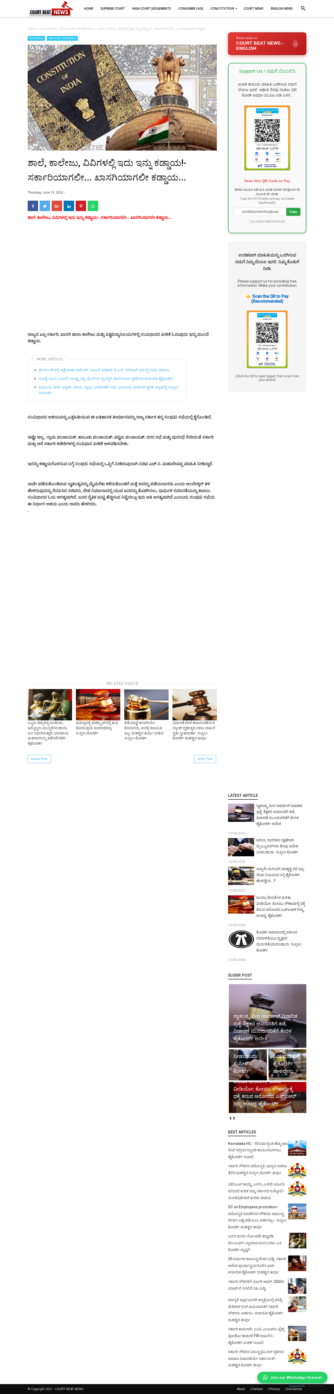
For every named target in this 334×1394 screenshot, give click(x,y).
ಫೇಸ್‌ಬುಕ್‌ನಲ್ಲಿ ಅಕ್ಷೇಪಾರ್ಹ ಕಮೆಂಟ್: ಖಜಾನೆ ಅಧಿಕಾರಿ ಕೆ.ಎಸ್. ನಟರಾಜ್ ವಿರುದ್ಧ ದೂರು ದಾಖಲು (104, 370)
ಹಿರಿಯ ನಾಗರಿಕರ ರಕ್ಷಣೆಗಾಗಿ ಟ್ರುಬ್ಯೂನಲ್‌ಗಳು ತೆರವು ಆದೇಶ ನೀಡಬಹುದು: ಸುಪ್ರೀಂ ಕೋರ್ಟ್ (277, 846)
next (234, 1118)
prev (230, 1118)
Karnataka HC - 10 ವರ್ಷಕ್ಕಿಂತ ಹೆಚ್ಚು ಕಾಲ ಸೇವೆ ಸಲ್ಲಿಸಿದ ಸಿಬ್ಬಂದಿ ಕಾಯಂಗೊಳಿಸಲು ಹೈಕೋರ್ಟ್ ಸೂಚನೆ (258, 1150)
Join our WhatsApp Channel (296, 1377)
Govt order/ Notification (62, 38)
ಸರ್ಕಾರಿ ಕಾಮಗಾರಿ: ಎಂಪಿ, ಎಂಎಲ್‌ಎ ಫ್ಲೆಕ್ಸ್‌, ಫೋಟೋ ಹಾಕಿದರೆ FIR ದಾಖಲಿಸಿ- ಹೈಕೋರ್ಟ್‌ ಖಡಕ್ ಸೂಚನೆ (256, 1335)
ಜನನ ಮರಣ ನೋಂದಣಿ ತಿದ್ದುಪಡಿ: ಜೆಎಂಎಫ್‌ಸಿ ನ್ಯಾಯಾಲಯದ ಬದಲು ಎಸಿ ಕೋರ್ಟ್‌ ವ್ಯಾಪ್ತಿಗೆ (255, 1243)
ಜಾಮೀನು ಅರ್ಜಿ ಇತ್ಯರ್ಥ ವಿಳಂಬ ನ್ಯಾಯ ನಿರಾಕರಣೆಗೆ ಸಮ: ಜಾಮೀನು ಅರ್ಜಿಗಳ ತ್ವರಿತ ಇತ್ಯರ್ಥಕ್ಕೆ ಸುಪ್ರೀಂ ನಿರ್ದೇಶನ (108, 390)
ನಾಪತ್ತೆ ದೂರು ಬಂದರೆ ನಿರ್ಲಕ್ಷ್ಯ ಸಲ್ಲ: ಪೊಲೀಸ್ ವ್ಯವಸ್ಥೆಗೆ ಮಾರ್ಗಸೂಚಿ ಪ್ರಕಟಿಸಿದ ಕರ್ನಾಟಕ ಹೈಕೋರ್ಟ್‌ (106, 379)
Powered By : (307, 1386)
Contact (257, 1389)
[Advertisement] (122, 282)
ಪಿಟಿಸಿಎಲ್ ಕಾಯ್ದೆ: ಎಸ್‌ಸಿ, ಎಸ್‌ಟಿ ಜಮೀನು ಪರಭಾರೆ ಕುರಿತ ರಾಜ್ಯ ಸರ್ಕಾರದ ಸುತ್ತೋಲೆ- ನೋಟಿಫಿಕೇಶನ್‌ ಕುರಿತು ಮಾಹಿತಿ (256, 1191)
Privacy (275, 1389)
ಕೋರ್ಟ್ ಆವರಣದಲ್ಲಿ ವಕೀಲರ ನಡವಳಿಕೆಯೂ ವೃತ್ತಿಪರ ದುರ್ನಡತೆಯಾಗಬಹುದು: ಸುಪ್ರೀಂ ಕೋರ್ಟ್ (278, 941)
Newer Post (39, 759)
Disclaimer (294, 1389)
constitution (36, 38)
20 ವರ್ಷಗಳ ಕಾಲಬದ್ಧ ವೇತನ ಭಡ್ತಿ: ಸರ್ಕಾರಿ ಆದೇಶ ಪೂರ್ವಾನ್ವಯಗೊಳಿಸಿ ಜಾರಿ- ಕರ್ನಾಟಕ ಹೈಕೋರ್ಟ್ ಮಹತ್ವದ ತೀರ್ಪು (257, 1265)
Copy (293, 212)
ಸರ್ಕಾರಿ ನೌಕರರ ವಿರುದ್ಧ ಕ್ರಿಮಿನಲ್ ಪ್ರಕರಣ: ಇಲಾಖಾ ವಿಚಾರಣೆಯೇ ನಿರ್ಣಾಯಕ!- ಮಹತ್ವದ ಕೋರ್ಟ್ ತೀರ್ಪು (256, 1358)
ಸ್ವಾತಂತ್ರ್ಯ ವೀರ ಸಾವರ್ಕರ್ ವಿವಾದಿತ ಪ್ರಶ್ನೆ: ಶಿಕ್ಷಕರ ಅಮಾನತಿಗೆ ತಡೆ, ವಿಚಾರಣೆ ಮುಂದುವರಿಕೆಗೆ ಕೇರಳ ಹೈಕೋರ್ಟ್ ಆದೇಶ (279, 815)
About (241, 1389)
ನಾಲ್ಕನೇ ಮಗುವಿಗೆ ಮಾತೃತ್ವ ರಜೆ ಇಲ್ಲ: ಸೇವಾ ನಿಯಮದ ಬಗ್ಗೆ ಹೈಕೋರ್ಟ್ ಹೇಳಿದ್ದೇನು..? (280, 875)
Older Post (205, 759)
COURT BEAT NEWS (69, 1389)
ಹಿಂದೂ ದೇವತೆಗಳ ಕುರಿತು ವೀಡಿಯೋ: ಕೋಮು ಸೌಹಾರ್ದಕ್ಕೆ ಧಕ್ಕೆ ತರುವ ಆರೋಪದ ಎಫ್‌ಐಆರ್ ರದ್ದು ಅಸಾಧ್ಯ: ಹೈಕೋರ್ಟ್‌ (280, 906)
